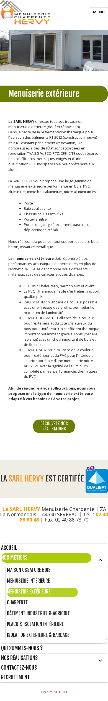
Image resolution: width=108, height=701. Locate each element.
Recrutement (15, 677)
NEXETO (60, 691)
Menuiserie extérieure (28, 592)
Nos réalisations (19, 658)
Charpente (17, 602)
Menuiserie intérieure (28, 581)
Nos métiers (14, 557)
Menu (99, 12)
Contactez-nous (19, 667)
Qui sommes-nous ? (22, 648)
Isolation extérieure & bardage (38, 635)
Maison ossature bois (29, 570)
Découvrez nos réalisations (54, 426)
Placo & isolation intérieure (35, 624)
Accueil (9, 548)
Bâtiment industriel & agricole (38, 613)
